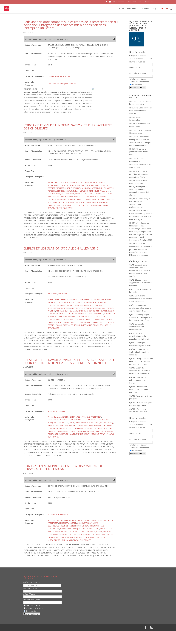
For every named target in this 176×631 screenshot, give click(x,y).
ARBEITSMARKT (54, 185)
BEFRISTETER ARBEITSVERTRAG (72, 302)
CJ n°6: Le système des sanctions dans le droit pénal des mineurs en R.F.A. (140, 308)
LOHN (62, 305)
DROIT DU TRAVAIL (83, 199)
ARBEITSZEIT (53, 302)
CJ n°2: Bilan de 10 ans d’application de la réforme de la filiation (140, 283)
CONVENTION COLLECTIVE (58, 319)
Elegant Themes (39, 627)
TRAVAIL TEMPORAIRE (64, 208)
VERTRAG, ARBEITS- (56, 425)
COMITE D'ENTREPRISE (98, 311)
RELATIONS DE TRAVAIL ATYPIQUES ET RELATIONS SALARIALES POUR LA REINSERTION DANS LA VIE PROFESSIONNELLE (69, 361)
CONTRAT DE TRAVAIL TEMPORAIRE (90, 316)
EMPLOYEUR (105, 199)
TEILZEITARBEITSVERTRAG (58, 308)
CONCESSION (90, 531)
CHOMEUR (71, 199)
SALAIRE (80, 322)
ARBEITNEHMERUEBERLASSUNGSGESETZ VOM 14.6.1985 (91, 520)
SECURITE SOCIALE (91, 434)
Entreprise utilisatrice (68, 83)
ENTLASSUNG (103, 420)
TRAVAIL (51, 208)
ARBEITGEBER (60, 182)
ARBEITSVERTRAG (104, 299)
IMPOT (73, 322)
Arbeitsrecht (52, 294)
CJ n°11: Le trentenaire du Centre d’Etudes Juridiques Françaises (139, 352)
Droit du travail (53, 76)
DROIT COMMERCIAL (69, 537)
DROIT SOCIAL (107, 319)
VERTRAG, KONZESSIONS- (89, 529)
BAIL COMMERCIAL (55, 531)
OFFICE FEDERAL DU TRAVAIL (60, 205)
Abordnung (52, 520)
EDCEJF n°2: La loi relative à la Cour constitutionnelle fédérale (141, 111)
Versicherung (105, 191)
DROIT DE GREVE (77, 319)
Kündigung (52, 423)
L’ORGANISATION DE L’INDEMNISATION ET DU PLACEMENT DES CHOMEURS (67, 126)
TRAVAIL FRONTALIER (64, 325)
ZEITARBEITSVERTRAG (79, 311)
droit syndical (65, 76)
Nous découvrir (119, 2)
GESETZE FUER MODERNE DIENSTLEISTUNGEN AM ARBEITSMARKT (75, 188)
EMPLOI (95, 199)
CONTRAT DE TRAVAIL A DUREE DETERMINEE (85, 314)
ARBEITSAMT (83, 182)
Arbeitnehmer (72, 182)
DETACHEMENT (54, 537)
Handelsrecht (63, 514)
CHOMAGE (61, 199)
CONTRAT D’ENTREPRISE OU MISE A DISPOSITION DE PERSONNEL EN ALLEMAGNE (63, 467)
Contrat (111, 311)
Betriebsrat (90, 302)
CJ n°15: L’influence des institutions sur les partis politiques (138, 389)
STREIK (76, 305)
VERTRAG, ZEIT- (62, 311)
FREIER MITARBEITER (67, 523)
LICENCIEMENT (83, 431)
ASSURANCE (91, 196)
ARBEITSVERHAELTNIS (87, 299)
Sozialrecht (62, 294)
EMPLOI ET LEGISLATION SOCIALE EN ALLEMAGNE (60, 248)
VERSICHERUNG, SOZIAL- (85, 194)
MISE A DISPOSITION (56, 540)
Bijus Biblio (131, 9)
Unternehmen (80, 423)
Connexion (149, 2)
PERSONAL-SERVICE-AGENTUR (60, 191)
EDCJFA (155, 9)
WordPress (62, 627)
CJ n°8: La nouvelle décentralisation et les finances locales (137, 327)
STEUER (69, 305)
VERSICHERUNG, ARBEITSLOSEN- (61, 194)
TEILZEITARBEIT (96, 305)
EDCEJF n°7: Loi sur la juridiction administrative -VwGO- (139, 152)
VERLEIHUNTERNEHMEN (89, 191)
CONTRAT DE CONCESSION (71, 534)
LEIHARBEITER (53, 83)
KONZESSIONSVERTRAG (94, 526)
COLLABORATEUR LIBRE (74, 531)
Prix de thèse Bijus (134, 2)
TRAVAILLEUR (53, 328)
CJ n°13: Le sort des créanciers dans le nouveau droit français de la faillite (139, 371)
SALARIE (105, 205)
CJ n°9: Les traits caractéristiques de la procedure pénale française (139, 336)
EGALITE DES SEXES (103, 537)
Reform (76, 191)
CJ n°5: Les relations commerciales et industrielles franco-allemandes (140, 299)
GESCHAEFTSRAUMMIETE (87, 523)
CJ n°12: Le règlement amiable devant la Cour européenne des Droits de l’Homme (141, 361)
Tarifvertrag (84, 305)
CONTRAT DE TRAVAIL (57, 314)
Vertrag (102, 308)
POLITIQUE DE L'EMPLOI (82, 205)
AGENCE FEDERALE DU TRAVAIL (72, 196)
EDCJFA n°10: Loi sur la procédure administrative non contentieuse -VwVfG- (140, 174)
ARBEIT (51, 182)
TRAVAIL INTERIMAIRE (83, 325)
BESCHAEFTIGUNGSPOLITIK (73, 185)
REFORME (97, 205)
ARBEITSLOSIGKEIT (97, 182)
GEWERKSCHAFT (101, 302)
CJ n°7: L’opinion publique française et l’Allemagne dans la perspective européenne (140, 317)
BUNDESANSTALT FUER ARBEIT (97, 185)
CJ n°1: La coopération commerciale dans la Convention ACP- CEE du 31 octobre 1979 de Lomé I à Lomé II (140, 270)
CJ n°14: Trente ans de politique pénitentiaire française (138, 380)
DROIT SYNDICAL (55, 322)
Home (121, 9)
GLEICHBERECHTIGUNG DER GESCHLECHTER (66, 526)
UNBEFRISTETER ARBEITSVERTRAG (84, 308)
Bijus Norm (144, 9)
